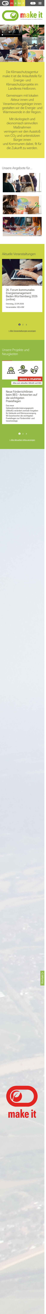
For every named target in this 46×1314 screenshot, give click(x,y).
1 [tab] (18, 324)
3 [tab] (25, 324)
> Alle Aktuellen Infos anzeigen (22, 440)
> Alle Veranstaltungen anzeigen (22, 331)
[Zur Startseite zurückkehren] (6, 2)
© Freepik (19, 48)
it (23, 3)
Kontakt (42, 982)
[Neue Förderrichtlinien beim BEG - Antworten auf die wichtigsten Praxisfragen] (22, 374)
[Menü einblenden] (39, 3)
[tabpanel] (22, 285)
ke (19, 3)
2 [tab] (22, 324)
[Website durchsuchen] (33, 3)
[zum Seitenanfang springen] (42, 975)
